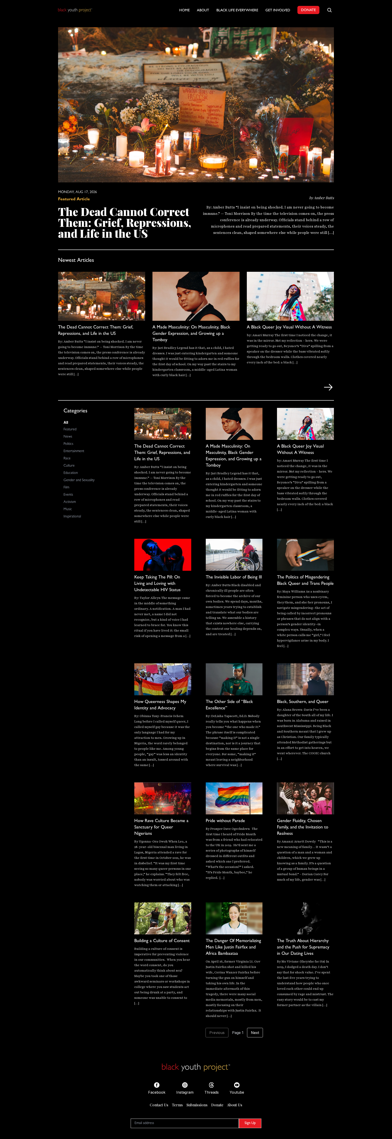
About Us (234, 1104)
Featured (70, 429)
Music (68, 509)
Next (255, 1032)
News (68, 437)
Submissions (197, 1104)
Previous (217, 1032)
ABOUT (203, 10)
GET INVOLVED (277, 10)
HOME (184, 10)
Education (71, 473)
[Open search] (329, 10)
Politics (68, 444)
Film (66, 488)
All (66, 422)
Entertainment (74, 451)
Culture (69, 466)
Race (67, 458)
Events (68, 495)
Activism (70, 502)
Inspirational (72, 517)
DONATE (308, 10)
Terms (177, 1104)
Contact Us (159, 1104)
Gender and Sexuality (79, 480)
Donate (217, 1104)
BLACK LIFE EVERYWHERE (237, 10)
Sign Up (250, 1123)
